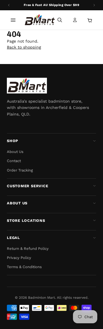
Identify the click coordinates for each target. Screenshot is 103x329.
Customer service (27, 186)
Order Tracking (20, 170)
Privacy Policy (19, 258)
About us (17, 203)
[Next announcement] (94, 5)
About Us (15, 151)
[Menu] (13, 20)
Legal (13, 238)
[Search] (60, 20)
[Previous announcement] (8, 5)
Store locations (26, 220)
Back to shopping (24, 47)
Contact (14, 161)
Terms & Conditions (24, 267)
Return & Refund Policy (28, 248)
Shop (12, 141)
